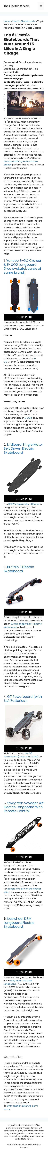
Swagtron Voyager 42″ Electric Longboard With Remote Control (24, 807)
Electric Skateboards (23, 21)
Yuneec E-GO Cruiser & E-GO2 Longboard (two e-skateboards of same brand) (22, 266)
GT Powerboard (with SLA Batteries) (23, 698)
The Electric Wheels (17, 6)
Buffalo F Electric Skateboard (19, 569)
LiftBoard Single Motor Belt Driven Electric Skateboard (23, 448)
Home (7, 21)
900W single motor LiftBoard (24, 504)
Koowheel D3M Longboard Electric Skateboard (19, 922)
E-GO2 (28, 417)
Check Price (24, 317)
